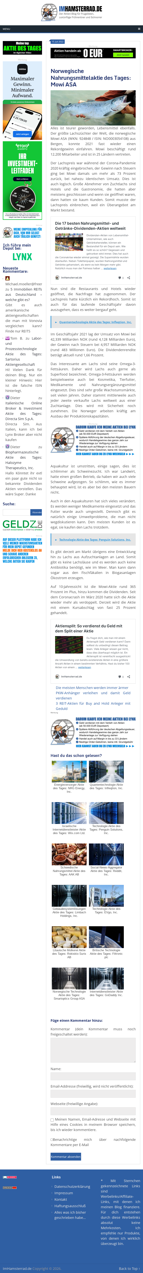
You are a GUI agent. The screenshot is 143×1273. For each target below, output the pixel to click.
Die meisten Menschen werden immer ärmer (92, 687)
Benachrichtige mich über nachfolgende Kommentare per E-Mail (93, 1142)
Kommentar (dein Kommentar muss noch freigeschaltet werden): (93, 1032)
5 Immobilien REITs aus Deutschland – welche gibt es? (23, 294)
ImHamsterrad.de (17, 1268)
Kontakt (60, 1199)
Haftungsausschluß (70, 1206)
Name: (56, 1068)
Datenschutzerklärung (72, 1186)
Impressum (63, 1193)
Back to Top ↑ (129, 1268)
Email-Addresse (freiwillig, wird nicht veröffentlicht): (92, 1086)
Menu (6, 29)
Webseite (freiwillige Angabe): (74, 1103)
